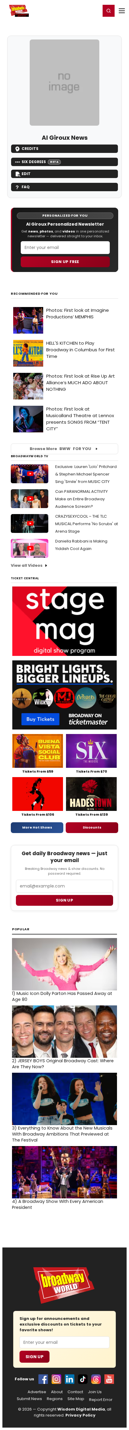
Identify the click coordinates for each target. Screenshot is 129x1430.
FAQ (26, 186)
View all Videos (27, 565)
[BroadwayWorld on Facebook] (43, 1379)
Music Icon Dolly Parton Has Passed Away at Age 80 (62, 996)
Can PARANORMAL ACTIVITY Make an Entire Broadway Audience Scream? (81, 499)
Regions (55, 1399)
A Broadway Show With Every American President (57, 1204)
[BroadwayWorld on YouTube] (109, 1379)
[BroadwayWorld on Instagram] (56, 1379)
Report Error (100, 1399)
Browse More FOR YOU (60, 449)
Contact (75, 1392)
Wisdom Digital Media (81, 1409)
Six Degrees (40, 161)
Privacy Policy (80, 1415)
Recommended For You (34, 293)
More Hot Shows (37, 827)
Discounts (92, 827)
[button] (109, 11)
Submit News (29, 1399)
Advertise (37, 1392)
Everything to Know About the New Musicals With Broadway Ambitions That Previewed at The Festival (62, 1134)
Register (76, 10)
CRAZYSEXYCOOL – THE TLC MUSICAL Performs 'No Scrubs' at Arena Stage (86, 523)
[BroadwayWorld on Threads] (96, 1379)
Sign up (64, 900)
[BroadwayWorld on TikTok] (82, 1379)
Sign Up (35, 1357)
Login (93, 10)
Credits (30, 148)
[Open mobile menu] (122, 11)
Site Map (76, 1399)
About (57, 1392)
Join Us (95, 1392)
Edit (26, 173)
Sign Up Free (65, 262)
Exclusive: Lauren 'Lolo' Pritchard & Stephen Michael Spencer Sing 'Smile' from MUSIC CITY (86, 474)
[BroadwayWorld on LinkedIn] (69, 1379)
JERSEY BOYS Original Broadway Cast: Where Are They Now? (63, 1064)
